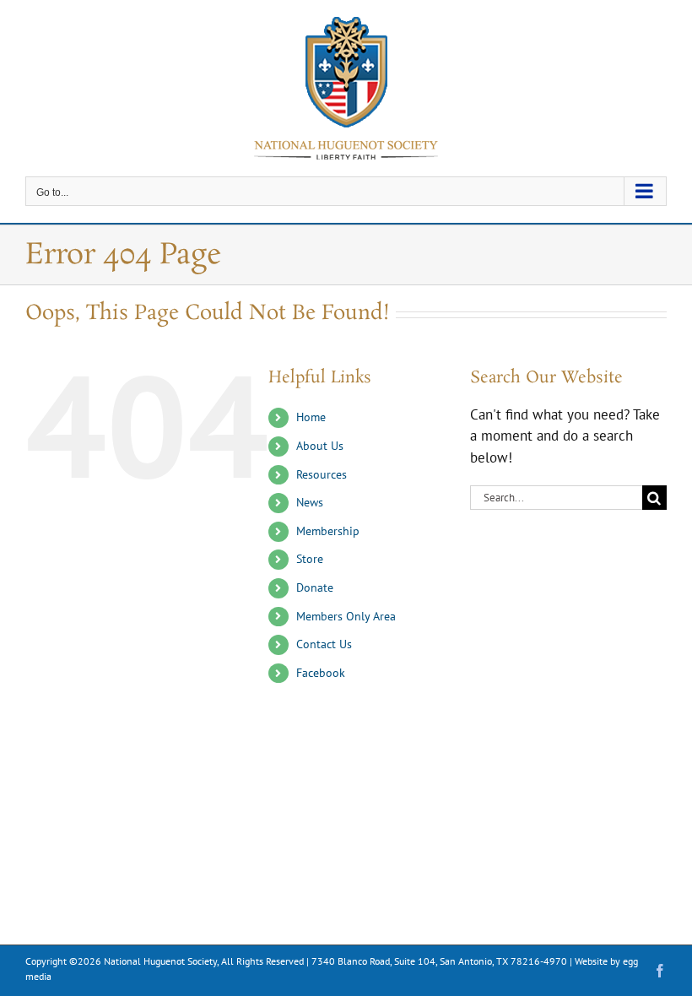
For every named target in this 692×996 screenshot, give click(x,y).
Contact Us (324, 644)
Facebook (320, 672)
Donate (314, 587)
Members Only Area (346, 616)
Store (309, 558)
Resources (321, 474)
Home (311, 417)
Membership (328, 531)
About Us (319, 445)
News (309, 502)
